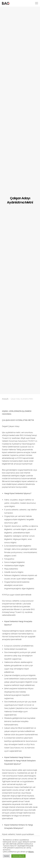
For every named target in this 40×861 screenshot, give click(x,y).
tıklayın (31, 852)
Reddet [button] (6, 856)
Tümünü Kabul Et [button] (18, 856)
